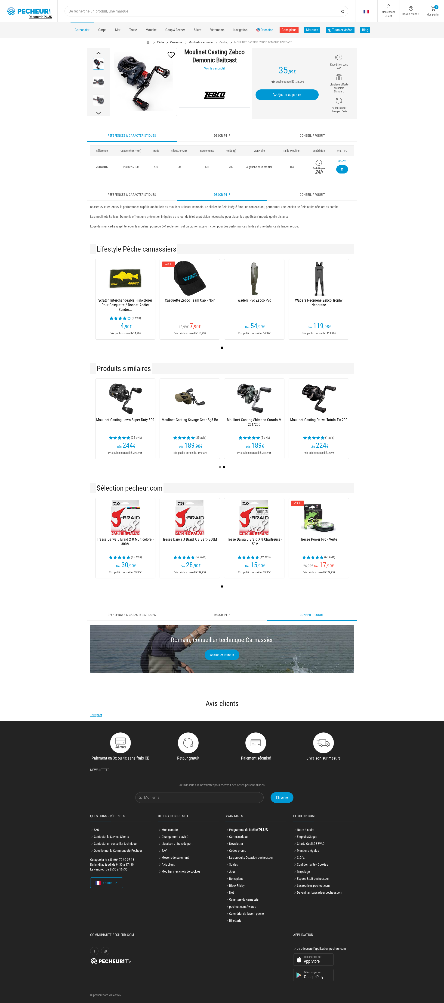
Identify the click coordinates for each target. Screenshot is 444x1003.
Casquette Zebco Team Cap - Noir (190, 300)
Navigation (240, 30)
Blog (365, 30)
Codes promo (237, 850)
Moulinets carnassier (201, 42)
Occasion (266, 30)
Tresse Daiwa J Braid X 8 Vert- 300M (190, 539)
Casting (223, 42)
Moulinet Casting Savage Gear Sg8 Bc (190, 420)
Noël (232, 892)
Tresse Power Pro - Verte (318, 539)
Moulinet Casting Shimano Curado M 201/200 (254, 422)
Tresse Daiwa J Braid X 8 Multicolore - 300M (125, 541)
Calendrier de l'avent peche (246, 913)
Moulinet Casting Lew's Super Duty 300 (125, 420)
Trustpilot (96, 715)
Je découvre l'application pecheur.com (321, 948)
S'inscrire (282, 797)
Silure (197, 30)
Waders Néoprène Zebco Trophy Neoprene (318, 302)
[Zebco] (214, 96)
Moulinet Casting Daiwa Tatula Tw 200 (318, 420)
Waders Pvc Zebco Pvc (254, 300)
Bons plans (289, 30)
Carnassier (82, 30)
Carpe (102, 30)
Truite (133, 30)
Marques (312, 30)
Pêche (160, 42)
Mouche (151, 30)
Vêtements (217, 30)
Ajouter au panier (289, 95)
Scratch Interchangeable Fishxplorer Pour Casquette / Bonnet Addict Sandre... (125, 305)
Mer (117, 30)
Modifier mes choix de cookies (181, 871)
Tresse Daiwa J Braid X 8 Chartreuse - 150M (254, 541)
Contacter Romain (222, 655)
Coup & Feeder (175, 30)
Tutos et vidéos (341, 30)
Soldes (233, 864)
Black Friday (237, 885)
